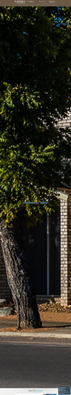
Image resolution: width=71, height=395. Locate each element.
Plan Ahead (42, 5)
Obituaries (20, 5)
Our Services (31, 5)
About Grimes (52, 5)
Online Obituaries (44, 202)
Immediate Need (25, 5)
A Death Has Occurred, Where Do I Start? (30, 202)
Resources (47, 5)
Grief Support (37, 5)
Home (15, 5)
